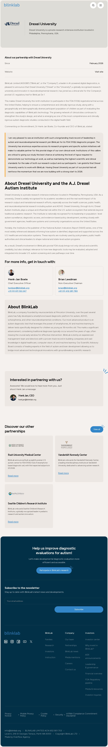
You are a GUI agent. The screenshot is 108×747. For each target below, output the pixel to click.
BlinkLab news (71, 651)
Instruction (50, 657)
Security (59, 715)
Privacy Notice (8, 715)
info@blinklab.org (13, 731)
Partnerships (71, 645)
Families (48, 639)
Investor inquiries (93, 695)
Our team (69, 639)
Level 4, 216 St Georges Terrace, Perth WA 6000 (28, 734)
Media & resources (94, 689)
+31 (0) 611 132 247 (17, 291)
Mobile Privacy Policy (27, 715)
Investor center (92, 639)
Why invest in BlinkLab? (91, 647)
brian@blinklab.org (67, 288)
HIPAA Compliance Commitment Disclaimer (81, 715)
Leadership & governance (91, 666)
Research (49, 645)
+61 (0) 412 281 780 (68, 291)
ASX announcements (93, 656)
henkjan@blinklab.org (18, 288)
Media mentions (72, 657)
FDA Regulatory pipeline (92, 681)
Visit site (99, 71)
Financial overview (93, 673)
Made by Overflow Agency (17, 737)
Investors (49, 651)
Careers (68, 663)
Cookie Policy (44, 715)
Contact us (70, 669)
